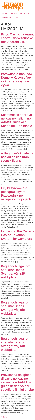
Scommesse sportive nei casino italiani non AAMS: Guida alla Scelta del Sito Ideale (17, 120)
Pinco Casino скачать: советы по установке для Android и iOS (17, 38)
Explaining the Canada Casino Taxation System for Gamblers (17, 235)
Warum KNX (24, 14)
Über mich (13, 14)
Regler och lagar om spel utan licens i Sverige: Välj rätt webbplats (15, 271)
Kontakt (16, 18)
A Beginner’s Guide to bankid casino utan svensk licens (17, 156)
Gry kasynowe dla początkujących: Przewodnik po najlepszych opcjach (16, 193)
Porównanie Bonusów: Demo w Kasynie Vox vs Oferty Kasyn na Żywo (17, 79)
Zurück (4, 417)
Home (4, 14)
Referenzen (6, 18)
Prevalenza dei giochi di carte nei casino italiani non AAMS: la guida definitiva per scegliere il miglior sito (17, 382)
